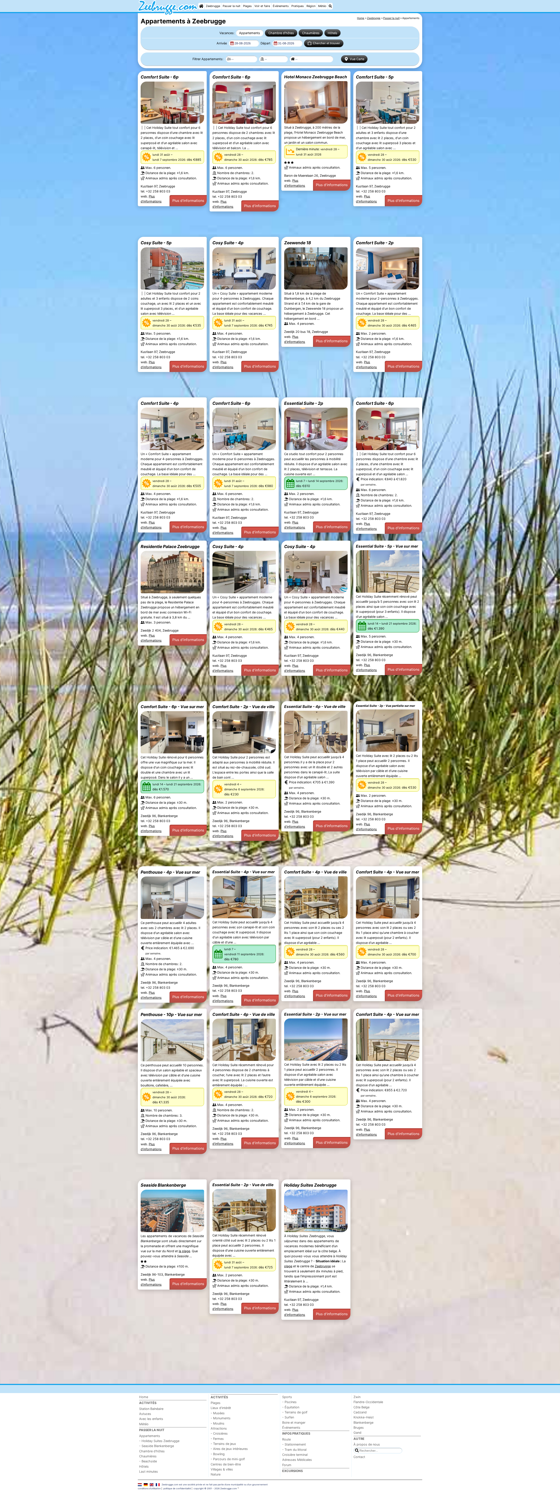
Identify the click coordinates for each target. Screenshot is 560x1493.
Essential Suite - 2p (303, 403)
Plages (247, 6)
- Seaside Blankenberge (156, 1446)
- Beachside (148, 1461)
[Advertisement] (269, 224)
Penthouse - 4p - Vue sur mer (170, 872)
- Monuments (221, 1418)
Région (310, 6)
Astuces (145, 1414)
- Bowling (218, 1454)
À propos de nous (367, 1444)
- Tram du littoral (294, 1449)
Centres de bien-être (226, 1464)
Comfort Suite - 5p (375, 77)
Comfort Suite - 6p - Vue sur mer (172, 706)
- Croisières (219, 1433)
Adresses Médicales (297, 1460)
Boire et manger (293, 1422)
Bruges (359, 1427)
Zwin (357, 1397)
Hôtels (332, 33)
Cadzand (360, 1412)
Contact (359, 1457)
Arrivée (222, 43)
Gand (357, 1432)
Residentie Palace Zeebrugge (170, 546)
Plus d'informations (188, 200)
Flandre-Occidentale (368, 1402)
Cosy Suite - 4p (227, 242)
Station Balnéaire (151, 1409)
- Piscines (289, 1402)
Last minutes (148, 1471)
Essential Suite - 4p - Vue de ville (314, 706)
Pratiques (297, 6)
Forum (286, 1465)
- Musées (218, 1413)
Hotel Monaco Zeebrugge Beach (315, 76)
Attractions (219, 1428)
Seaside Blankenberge (163, 1185)
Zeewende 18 (297, 242)
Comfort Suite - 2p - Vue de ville (243, 706)
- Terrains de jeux (223, 1444)
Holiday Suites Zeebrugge (310, 1185)
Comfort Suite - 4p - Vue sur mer (387, 872)
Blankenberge (363, 1422)
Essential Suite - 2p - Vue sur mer (315, 1014)
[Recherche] (330, 6)
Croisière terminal (295, 1454)
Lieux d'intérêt (221, 1408)
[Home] (201, 6)
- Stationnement (294, 1444)
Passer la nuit (231, 6)
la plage (184, 1251)
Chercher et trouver (326, 43)
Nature (215, 1474)
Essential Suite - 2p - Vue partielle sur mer (385, 705)
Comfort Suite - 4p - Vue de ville (315, 872)
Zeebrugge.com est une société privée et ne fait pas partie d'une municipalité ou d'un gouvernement (215, 1484)
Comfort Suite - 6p (159, 77)
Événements (281, 6)
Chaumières (311, 33)
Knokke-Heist (364, 1417)
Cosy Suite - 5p (156, 242)
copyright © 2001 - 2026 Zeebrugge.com (215, 1488)
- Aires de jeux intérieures (229, 1449)
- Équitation (290, 1407)
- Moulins (217, 1423)
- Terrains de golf (294, 1412)
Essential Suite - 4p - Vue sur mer (243, 872)
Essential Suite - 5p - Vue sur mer (387, 546)
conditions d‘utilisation (149, 1488)
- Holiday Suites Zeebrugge (159, 1441)
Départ (266, 43)
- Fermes (217, 1439)
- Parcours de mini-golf (228, 1459)
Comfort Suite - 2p (375, 242)
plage (288, 1266)
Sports (287, 1397)
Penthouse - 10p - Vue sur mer (171, 1014)
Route (286, 1439)
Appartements (249, 33)
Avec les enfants (151, 1419)
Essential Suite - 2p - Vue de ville (242, 1184)
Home (143, 1397)
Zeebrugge (213, 6)
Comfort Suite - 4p (159, 403)
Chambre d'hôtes (281, 33)
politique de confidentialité (177, 1488)
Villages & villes (222, 1469)
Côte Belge (361, 1407)
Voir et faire (262, 6)
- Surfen (288, 1417)
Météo (322, 6)
